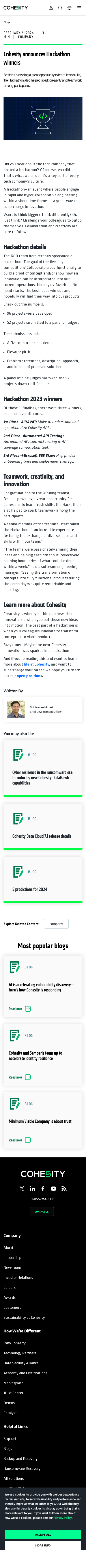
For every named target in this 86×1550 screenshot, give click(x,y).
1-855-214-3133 (43, 1199)
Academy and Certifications (25, 1372)
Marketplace (13, 1382)
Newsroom (12, 1267)
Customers (12, 1307)
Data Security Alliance (21, 1362)
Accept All (43, 1534)
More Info (43, 1545)
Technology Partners (20, 1352)
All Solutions (14, 1478)
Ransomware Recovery (22, 1468)
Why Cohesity (15, 1343)
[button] (43, 768)
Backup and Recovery (20, 1458)
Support (10, 1438)
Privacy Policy (63, 1518)
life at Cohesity (36, 664)
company (56, 923)
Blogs (8, 1448)
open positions (29, 675)
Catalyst (10, 1412)
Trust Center (13, 1392)
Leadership (12, 1257)
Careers (10, 1287)
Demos (9, 1402)
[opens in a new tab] (21, 1189)
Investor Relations (18, 1277)
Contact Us (42, 1211)
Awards (10, 1297)
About (8, 1247)
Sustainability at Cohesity (24, 1317)
